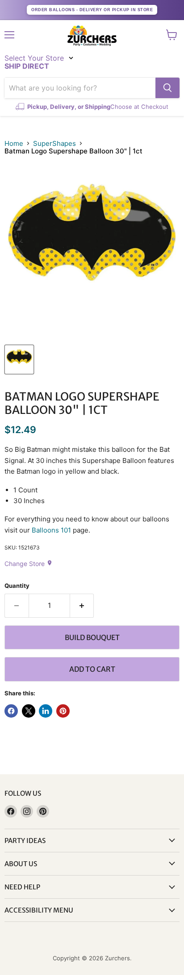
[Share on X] (28, 711)
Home (13, 143)
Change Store (28, 563)
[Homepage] (92, 36)
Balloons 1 (48, 530)
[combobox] (79, 88)
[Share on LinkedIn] (45, 711)
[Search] (167, 88)
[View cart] (172, 35)
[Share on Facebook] (11, 711)
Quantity (16, 586)
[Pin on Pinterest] (63, 711)
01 (67, 530)
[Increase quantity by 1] (82, 606)
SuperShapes (54, 143)
